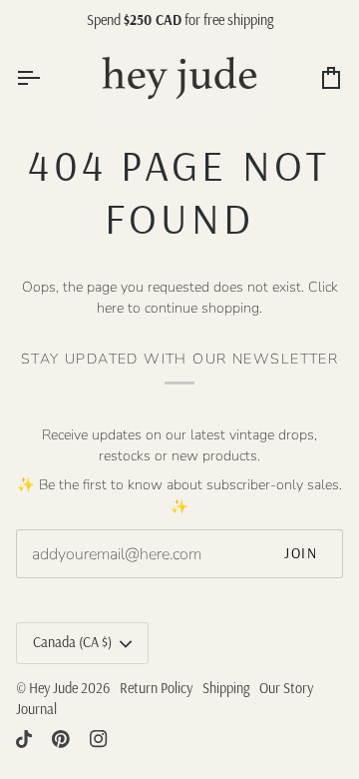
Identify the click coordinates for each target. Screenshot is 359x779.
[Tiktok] (24, 739)
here (110, 308)
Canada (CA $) (72, 642)
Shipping (225, 688)
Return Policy (156, 688)
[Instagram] (99, 739)
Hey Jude (53, 688)
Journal (36, 709)
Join (300, 553)
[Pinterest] (61, 739)
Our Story (286, 688)
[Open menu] (46, 77)
